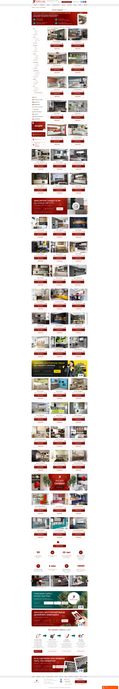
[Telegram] (81, 2)
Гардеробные (37, 104)
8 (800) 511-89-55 (75, 1)
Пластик (36, 48)
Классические (37, 40)
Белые (36, 30)
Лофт (36, 41)
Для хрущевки (37, 65)
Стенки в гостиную (38, 106)
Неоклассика (37, 38)
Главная (33, 7)
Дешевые (36, 87)
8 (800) (79, 679)
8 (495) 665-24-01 (75, 0)
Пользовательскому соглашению (48, 212)
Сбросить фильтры (38, 92)
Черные (36, 33)
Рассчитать (57, 45)
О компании (38, 676)
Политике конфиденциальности (39, 212)
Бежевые (36, 31)
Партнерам (76, 676)
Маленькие (36, 82)
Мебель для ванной (38, 116)
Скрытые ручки (37, 72)
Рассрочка (61, 676)
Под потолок (37, 75)
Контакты (85, 676)
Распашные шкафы (38, 99)
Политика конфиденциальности (54, 687)
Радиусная (36, 55)
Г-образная (36, 58)
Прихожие (36, 109)
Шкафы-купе (37, 102)
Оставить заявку (38, 651)
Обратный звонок (81, 681)
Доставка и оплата (49, 676)
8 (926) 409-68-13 (38, 645)
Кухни (37, 7)
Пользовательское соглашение (65, 687)
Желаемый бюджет (50, 208)
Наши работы (70, 676)
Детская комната (38, 111)
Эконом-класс (37, 89)
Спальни (36, 114)
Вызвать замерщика (52, 651)
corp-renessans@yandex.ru (81, 683)
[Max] (83, 2)
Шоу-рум (56, 676)
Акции (66, 676)
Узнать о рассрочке (67, 651)
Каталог (43, 676)
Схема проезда (67, 681)
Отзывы (81, 676)
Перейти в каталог (81, 651)
